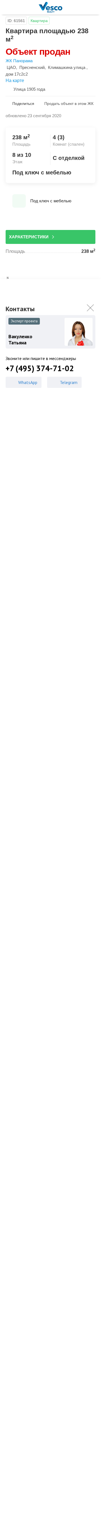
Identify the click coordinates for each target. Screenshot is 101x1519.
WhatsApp (27, 382)
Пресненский (32, 67)
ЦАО (11, 67)
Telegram (68, 382)
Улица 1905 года (29, 89)
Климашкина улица (66, 67)
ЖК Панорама (19, 60)
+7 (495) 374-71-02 (40, 368)
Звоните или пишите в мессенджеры (41, 358)
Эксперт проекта (24, 321)
